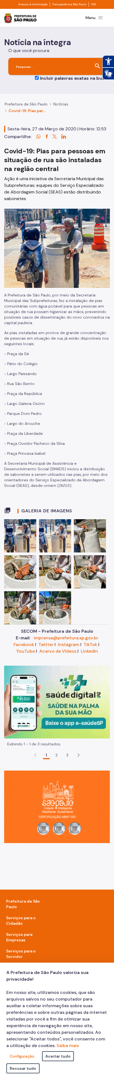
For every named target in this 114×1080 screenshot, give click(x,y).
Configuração (22, 1056)
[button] (79, 755)
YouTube (25, 651)
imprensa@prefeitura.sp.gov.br (66, 638)
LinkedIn (89, 651)
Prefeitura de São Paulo (26, 104)
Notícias (60, 104)
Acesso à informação (33, 4)
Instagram (68, 644)
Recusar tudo (23, 1068)
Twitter (45, 644)
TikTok (90, 644)
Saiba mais (67, 1045)
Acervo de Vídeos (57, 651)
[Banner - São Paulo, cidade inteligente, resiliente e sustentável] (57, 806)
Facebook (24, 644)
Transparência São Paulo (69, 4)
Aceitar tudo (58, 1056)
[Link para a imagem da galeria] (20, 535)
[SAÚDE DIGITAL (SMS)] (57, 701)
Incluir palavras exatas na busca (75, 78)
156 (93, 4)
